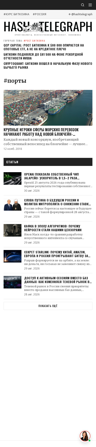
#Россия (39, 14)
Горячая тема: (24, 40)
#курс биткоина (16, 14)
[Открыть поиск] (82, 5)
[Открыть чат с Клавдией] (85, 436)
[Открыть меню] (90, 5)
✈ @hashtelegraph (80, 14)
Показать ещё (47, 306)
